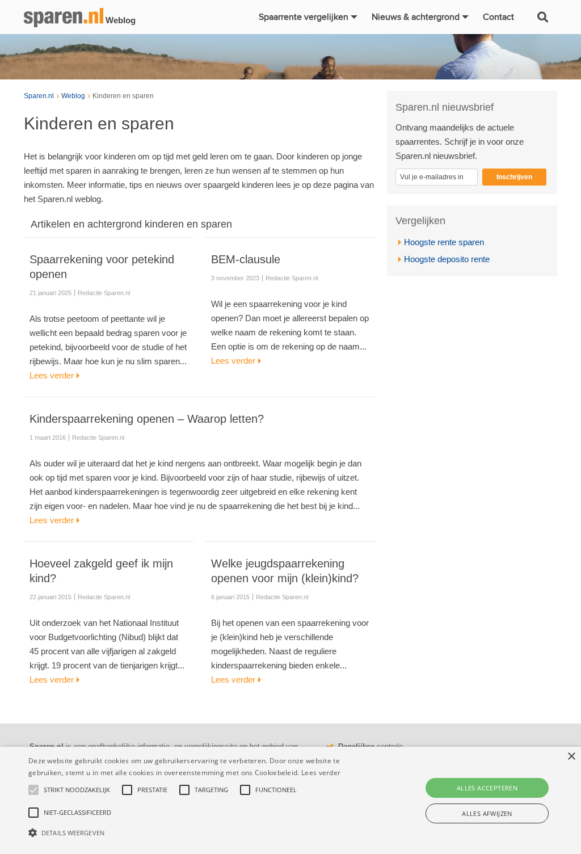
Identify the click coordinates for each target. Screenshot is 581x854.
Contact (498, 17)
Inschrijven (514, 177)
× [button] (571, 756)
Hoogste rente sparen (444, 242)
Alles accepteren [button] (487, 788)
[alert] (290, 800)
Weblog (73, 96)
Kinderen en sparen (123, 96)
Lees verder (320, 772)
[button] (198, 833)
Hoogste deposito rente (447, 259)
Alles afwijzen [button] (487, 813)
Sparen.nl (39, 96)
